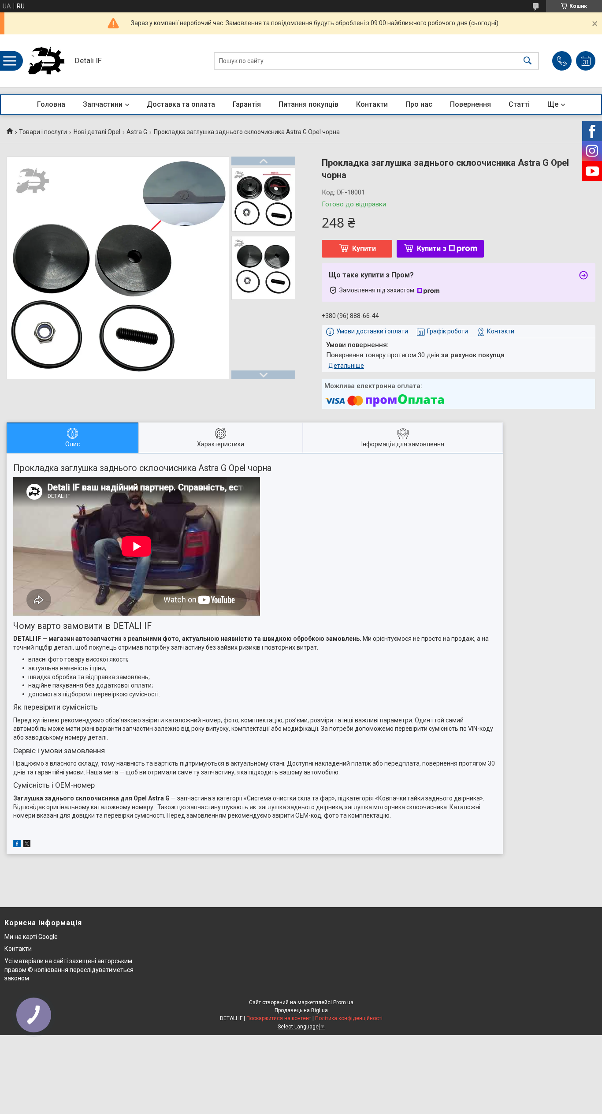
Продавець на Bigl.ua (301, 1010)
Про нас (418, 104)
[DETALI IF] (46, 61)
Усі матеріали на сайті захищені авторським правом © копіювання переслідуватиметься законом (69, 969)
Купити (364, 248)
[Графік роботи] (585, 61)
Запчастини (103, 104)
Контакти (372, 104)
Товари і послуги (43, 131)
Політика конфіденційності (349, 1018)
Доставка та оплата (181, 104)
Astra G (136, 131)
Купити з (431, 248)
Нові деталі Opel (97, 131)
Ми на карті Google (31, 936)
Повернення (470, 104)
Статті (519, 104)
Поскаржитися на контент (278, 1018)
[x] (26, 845)
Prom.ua (343, 1002)
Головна (51, 104)
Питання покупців (308, 104)
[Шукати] (527, 61)
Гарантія (247, 104)
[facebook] (17, 845)
